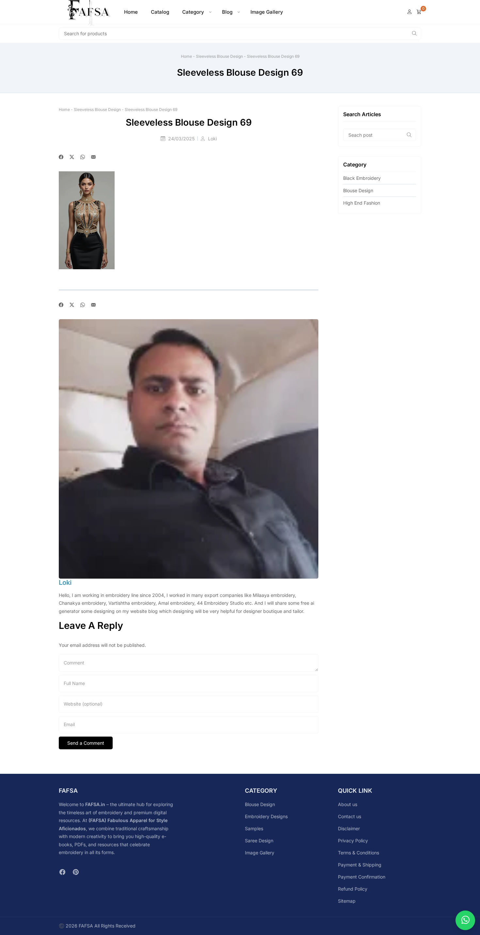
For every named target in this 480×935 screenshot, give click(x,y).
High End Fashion (361, 203)
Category (193, 12)
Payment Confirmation (361, 877)
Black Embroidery (362, 178)
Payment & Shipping (359, 864)
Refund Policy (352, 889)
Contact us (349, 816)
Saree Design (259, 840)
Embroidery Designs (266, 816)
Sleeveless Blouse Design (219, 56)
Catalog (160, 12)
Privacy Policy (353, 840)
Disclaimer (349, 828)
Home (131, 12)
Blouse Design (358, 190)
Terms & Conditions (358, 852)
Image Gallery (266, 12)
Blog (227, 12)
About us (347, 804)
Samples (254, 828)
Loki (212, 138)
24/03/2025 (182, 138)
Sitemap (347, 901)
